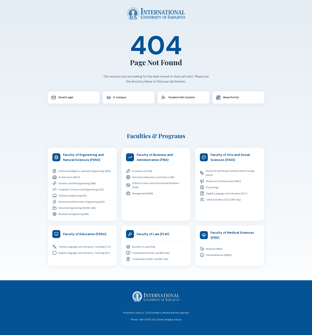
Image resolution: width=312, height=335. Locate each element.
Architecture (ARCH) (69, 177)
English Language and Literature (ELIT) (226, 193)
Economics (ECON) (142, 171)
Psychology (212, 187)
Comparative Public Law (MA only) (150, 259)
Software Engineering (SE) (72, 196)
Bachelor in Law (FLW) (143, 247)
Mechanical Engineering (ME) (73, 214)
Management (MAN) (142, 193)
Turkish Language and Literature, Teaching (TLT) (84, 247)
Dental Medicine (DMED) (219, 255)
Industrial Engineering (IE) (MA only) (77, 208)
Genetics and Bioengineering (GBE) (77, 183)
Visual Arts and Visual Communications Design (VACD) (230, 173)
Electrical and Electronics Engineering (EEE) (81, 202)
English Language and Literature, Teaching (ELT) (84, 253)
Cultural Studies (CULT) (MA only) (223, 200)
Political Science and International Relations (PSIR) (155, 185)
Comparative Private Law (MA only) (151, 253)
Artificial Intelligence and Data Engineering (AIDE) (84, 171)
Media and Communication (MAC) (223, 181)
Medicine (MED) (214, 249)
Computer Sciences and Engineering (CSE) (81, 189)
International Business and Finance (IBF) (153, 177)
